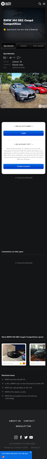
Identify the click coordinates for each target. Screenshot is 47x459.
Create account (23, 166)
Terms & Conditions (15, 447)
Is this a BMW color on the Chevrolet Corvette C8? (24, 383)
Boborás (15, 65)
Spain (21, 65)
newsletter (23, 426)
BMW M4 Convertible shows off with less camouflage (21, 397)
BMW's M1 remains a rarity (15, 392)
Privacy (36, 447)
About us (15, 421)
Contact (29, 421)
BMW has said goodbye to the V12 (18, 388)
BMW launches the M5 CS (15, 379)
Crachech (15, 62)
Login (23, 133)
